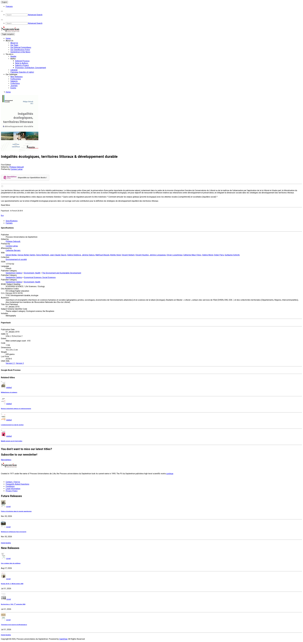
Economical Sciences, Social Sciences (40, 277)
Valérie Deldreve (74, 255)
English (4, 2)
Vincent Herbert (128, 255)
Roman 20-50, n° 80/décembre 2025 (12, 583)
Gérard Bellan (11, 255)
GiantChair (63, 639)
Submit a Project (22, 65)
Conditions (10, 486)
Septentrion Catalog (14, 273)
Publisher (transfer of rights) (22, 72)
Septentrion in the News (20, 52)
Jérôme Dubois (88, 255)
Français (9, 6)
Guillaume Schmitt (232, 255)
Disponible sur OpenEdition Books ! (32, 177)
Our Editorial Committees (20, 47)
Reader (13, 56)
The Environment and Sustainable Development (61, 273)
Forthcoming (15, 79)
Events (13, 88)
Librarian (14, 70)
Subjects (14, 81)
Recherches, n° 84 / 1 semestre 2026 (13, 604)
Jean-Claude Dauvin (58, 255)
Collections (15, 83)
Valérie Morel (207, 255)
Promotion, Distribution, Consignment (30, 68)
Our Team (14, 45)
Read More (5, 205)
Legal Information (13, 489)
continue (169, 473)
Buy (2, 215)
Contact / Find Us (13, 482)
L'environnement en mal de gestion (12, 425)
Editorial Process (22, 61)
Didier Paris (219, 255)
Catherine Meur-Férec (192, 255)
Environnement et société (16, 259)
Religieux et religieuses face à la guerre (13, 531)
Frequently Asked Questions (17, 484)
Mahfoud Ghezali (102, 255)
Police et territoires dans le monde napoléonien (16, 511)
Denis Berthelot (42, 255)
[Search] (2, 11)
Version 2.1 (10, 363)
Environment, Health (32, 273)
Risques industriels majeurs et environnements (16, 408)
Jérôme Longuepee (157, 255)
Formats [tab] (9, 223)
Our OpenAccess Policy (20, 50)
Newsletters (6, 460)
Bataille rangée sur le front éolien (11, 441)
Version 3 (20, 363)
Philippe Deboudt (16, 167)
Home (8, 38)
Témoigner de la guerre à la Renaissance (14, 624)
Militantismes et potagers (9, 392)
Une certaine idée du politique (10, 563)
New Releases (16, 77)
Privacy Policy (12, 491)
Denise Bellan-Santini (26, 255)
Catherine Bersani (13, 250)
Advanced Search (35, 15)
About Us (14, 43)
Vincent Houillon (142, 255)
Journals (14, 86)
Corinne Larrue (16, 169)
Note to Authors (21, 63)
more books (6, 543)
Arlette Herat (115, 255)
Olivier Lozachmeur (174, 255)
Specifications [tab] (12, 221)
